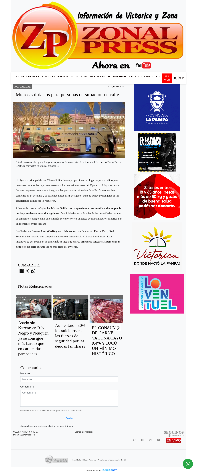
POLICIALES (79, 76)
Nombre (25, 373)
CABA (52, 231)
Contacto (152, 76)
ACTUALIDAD (116, 76)
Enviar (69, 418)
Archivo (135, 76)
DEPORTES (97, 76)
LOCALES (32, 76)
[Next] (118, 327)
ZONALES (48, 76)
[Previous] (20, 327)
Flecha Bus (100, 231)
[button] (175, 78)
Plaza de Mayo (71, 241)
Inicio (19, 76)
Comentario (27, 386)
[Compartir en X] (27, 271)
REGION (62, 76)
